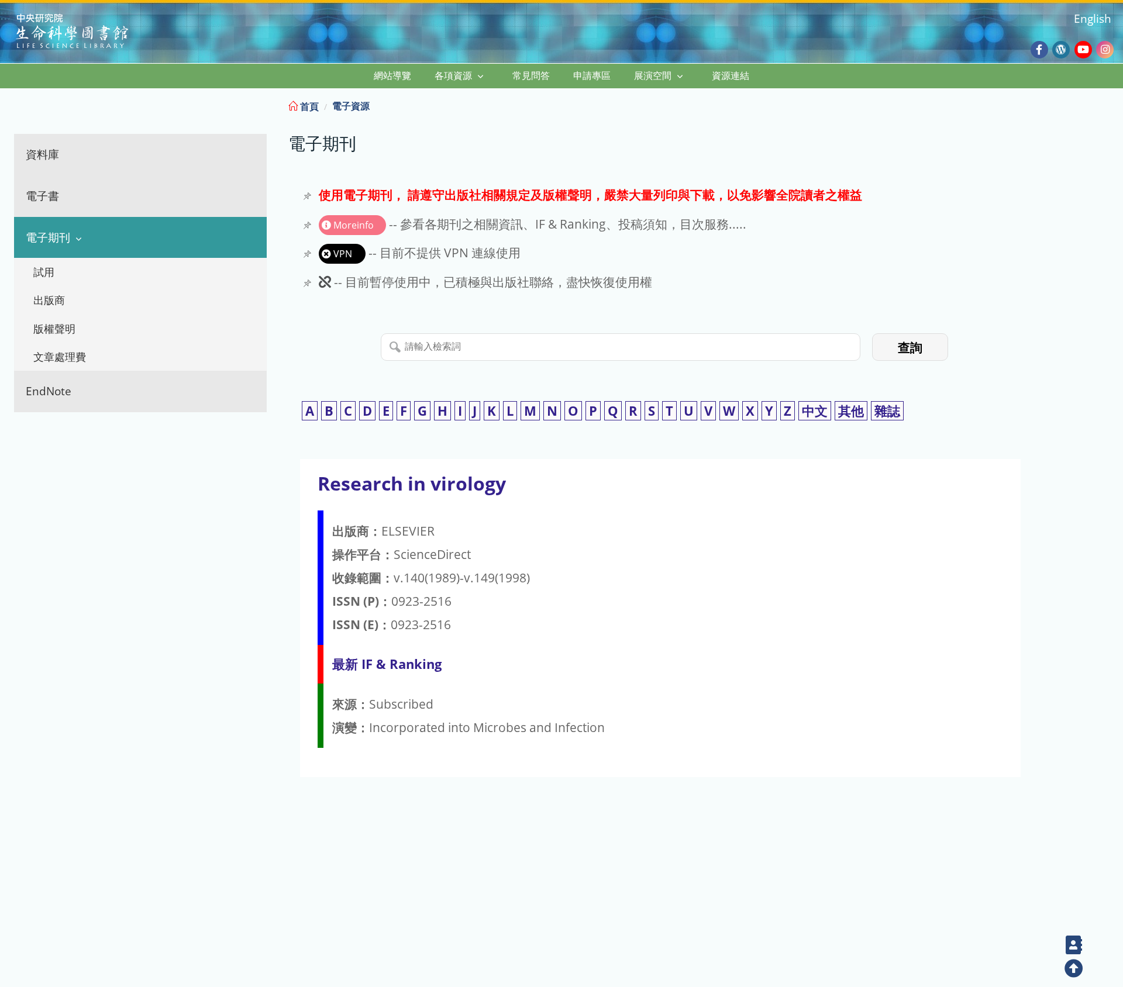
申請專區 (592, 75)
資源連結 (730, 75)
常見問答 (531, 75)
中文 (815, 411)
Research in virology (412, 483)
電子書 (42, 195)
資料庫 (42, 154)
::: (1113, 104)
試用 (43, 272)
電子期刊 (48, 237)
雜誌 (887, 411)
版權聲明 (54, 329)
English (1092, 18)
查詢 (910, 347)
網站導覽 (392, 75)
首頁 (308, 106)
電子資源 (351, 105)
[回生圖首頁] (87, 32)
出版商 (49, 300)
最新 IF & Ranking (387, 664)
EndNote (48, 391)
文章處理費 (59, 357)
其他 (851, 411)
